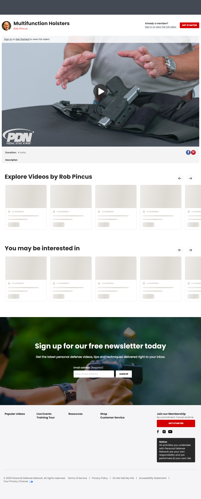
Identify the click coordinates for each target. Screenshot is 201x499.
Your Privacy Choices (16, 481)
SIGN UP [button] (123, 374)
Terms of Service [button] (77, 478)
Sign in (8, 39)
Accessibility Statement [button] (153, 478)
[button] (160, 25)
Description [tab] (11, 160)
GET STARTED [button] (189, 25)
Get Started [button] (175, 423)
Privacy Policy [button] (100, 478)
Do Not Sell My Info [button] (123, 478)
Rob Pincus (21, 29)
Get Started (23, 39)
